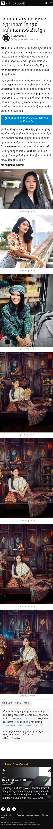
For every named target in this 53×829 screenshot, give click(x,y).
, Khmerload (18, 35)
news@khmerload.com (21, 718)
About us (20, 815)
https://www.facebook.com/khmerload (21, 725)
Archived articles (32, 815)
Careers (45, 815)
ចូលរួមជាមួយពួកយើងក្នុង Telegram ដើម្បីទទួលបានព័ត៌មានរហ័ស (28, 119)
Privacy (4, 817)
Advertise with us (7, 815)
